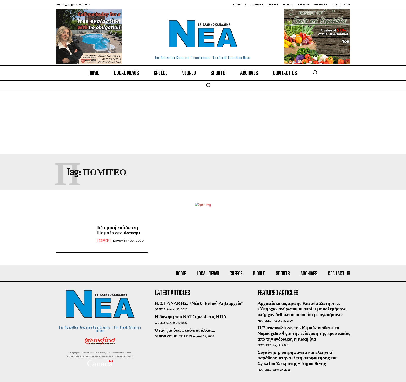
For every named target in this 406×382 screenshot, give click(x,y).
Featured (264, 320)
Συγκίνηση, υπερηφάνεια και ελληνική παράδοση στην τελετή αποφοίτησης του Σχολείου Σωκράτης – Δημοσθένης (297, 357)
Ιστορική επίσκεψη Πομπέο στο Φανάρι (118, 229)
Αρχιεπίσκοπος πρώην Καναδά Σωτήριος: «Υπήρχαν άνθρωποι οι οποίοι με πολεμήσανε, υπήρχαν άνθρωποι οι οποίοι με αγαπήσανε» (302, 308)
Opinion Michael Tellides (173, 336)
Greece (104, 240)
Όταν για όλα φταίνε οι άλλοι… (185, 330)
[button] (315, 72)
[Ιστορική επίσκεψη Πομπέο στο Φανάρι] (74, 233)
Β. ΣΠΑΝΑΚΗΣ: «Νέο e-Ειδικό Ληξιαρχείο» (199, 303)
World (160, 322)
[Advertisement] (203, 122)
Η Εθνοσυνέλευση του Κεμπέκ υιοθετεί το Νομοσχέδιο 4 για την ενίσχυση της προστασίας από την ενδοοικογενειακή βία (304, 333)
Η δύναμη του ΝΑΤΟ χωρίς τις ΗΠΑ (190, 316)
